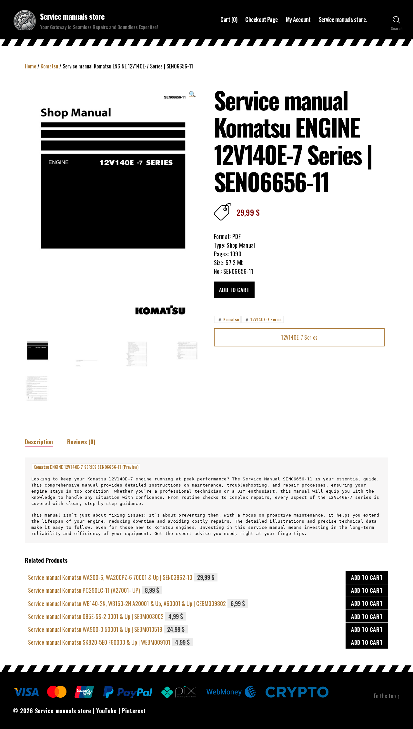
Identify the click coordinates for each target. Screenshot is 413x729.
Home (30, 66)
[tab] (39, 441)
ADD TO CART (367, 577)
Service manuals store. (343, 19)
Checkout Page (261, 19)
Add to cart (234, 290)
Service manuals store (72, 16)
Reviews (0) (81, 441)
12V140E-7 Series (262, 319)
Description (39, 441)
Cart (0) (228, 19)
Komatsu (49, 66)
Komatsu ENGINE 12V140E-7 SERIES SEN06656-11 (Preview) (86, 467)
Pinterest (134, 710)
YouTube (106, 710)
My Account (298, 19)
